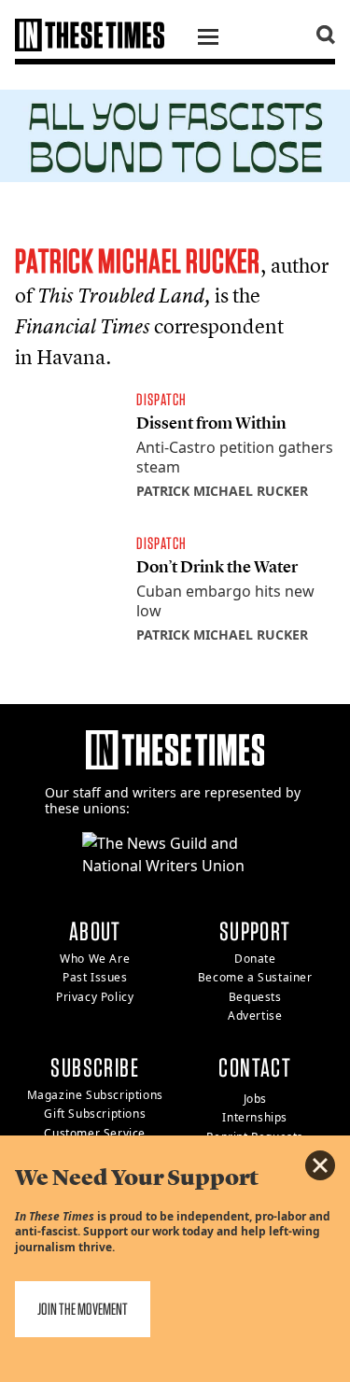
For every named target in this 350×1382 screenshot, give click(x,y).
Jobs (255, 1099)
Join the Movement (82, 1309)
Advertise (255, 1015)
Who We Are (95, 958)
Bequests (255, 997)
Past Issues (95, 977)
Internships (254, 1117)
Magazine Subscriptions (95, 1095)
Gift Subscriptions (95, 1113)
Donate (255, 958)
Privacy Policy (94, 997)
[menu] (208, 39)
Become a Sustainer (255, 977)
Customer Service (95, 1133)
